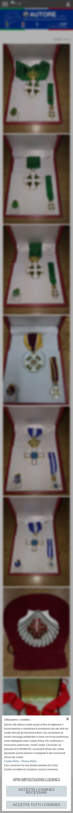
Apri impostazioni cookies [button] (36, 779)
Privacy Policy (29, 761)
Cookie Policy (11, 761)
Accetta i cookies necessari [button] (37, 791)
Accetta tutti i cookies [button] (36, 804)
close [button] (67, 718)
